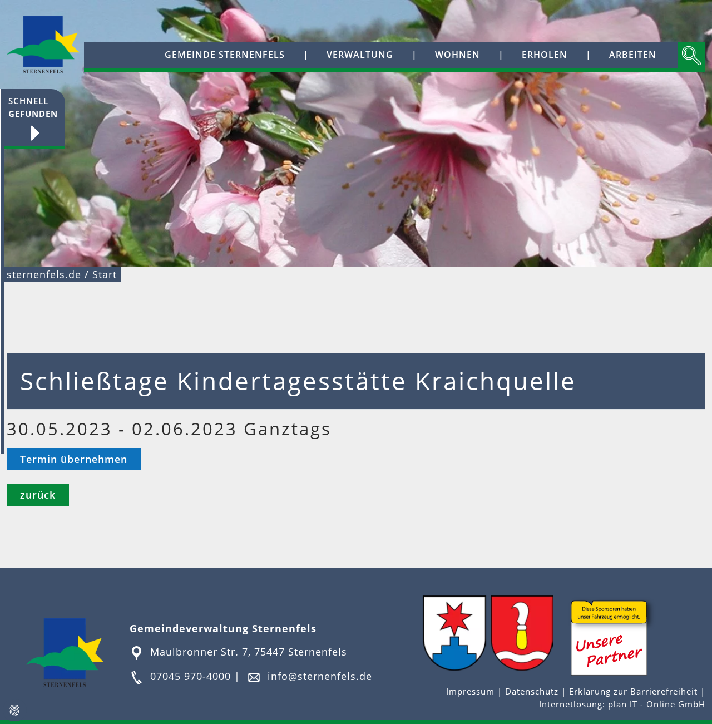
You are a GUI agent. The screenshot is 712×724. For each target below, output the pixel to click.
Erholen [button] (544, 54)
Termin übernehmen (73, 459)
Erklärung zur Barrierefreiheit (634, 691)
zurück (38, 494)
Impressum (471, 691)
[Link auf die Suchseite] (691, 57)
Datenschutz (531, 691)
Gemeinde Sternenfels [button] (225, 54)
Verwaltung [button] (360, 54)
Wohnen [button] (457, 54)
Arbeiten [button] (632, 54)
